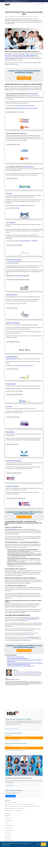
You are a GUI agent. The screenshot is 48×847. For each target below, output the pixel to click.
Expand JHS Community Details (14, 245)
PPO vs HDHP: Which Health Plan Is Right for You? (15, 808)
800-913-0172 (8, 1)
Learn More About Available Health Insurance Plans (15, 750)
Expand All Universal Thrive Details (15, 112)
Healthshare (28, 16)
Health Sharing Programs (20, 16)
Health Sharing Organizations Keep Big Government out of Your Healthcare (25, 663)
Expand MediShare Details (13, 341)
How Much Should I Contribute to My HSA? (13, 810)
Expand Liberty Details (12, 308)
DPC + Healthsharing (22, 205)
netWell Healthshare (30, 55)
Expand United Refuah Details (14, 473)
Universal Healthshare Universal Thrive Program (25, 108)
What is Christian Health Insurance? (15, 657)
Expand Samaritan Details (13, 417)
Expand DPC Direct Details (13, 208)
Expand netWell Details (12, 369)
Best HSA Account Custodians (11, 802)
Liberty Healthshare (11, 295)
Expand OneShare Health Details (15, 394)
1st (15, 16)
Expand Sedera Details (12, 444)
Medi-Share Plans (8, 827)
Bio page (38, 675)
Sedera (32, 56)
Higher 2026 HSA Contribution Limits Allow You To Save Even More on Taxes (20, 804)
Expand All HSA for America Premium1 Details (18, 279)
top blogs (32, 16)
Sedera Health (7, 832)
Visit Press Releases (11, 796)
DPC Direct (10, 55)
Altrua (6, 55)
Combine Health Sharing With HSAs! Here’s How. (18, 664)
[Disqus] (24, 692)
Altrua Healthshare (28, 167)
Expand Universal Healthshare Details (16, 498)
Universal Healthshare (10, 58)
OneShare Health (18, 56)
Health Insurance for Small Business (12, 842)
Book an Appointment (24, 517)
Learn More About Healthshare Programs (13, 740)
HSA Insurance (8, 815)
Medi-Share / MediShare (12, 323)
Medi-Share (22, 55)
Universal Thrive (26, 56)
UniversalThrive (8, 837)
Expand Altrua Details (12, 178)
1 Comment (36, 16)
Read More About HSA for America (12, 728)
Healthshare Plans (8, 817)
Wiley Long (8, 16)
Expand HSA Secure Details (13, 144)
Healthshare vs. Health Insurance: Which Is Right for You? (20, 666)
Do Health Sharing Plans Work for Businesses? (18, 658)
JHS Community (20, 105)
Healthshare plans (31, 637)
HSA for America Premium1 (13, 259)
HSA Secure (16, 55)
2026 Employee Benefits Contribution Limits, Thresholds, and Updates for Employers (22, 806)
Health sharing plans (11, 529)
